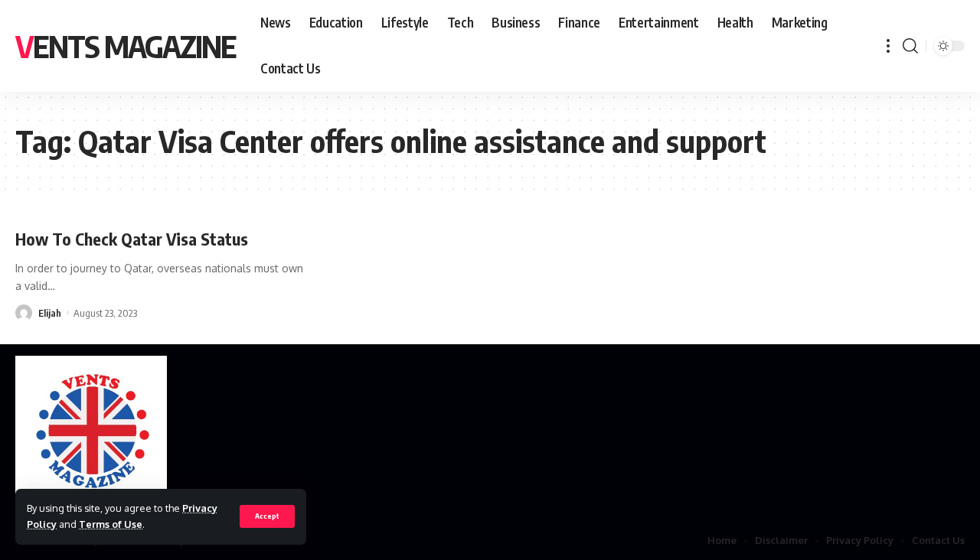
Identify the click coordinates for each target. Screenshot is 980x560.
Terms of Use (110, 524)
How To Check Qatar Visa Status (131, 238)
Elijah (49, 313)
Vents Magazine (125, 46)
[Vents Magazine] (91, 432)
